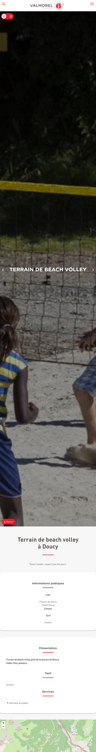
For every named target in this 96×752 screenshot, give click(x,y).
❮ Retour (9, 521)
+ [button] (3, 722)
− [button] (3, 726)
